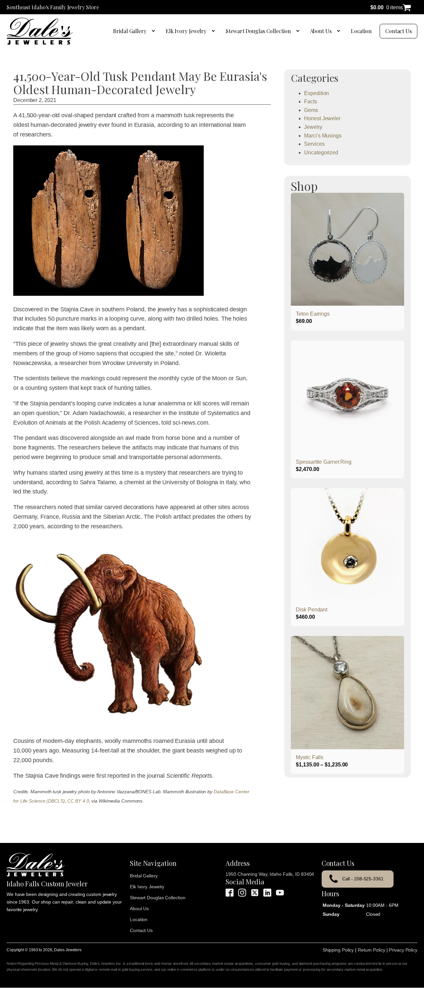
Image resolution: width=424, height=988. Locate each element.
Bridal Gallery (129, 30)
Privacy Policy (403, 950)
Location (361, 30)
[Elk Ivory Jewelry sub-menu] (215, 31)
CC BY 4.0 (78, 801)
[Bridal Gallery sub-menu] (155, 31)
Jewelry (313, 127)
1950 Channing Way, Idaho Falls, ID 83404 (270, 874)
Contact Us (398, 30)
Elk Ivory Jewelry (186, 30)
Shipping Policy (338, 950)
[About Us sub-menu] (340, 31)
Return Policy (371, 950)
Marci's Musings (323, 135)
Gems (311, 110)
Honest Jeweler (322, 118)
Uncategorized (321, 152)
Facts (310, 101)
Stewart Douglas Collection (258, 30)
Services (314, 144)
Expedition (316, 93)
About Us (321, 30)
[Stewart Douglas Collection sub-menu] (299, 31)
